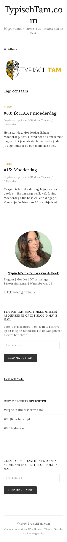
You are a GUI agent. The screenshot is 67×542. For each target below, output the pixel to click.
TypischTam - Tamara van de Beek (33, 273)
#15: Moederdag (20, 170)
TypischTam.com (33, 15)
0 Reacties (10, 124)
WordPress (35, 529)
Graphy (58, 529)
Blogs (8, 107)
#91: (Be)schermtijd (17, 419)
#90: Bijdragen (14, 428)
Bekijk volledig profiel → (20, 292)
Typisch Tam (14, 379)
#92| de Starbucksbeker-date (23, 410)
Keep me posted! (20, 357)
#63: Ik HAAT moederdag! (31, 113)
